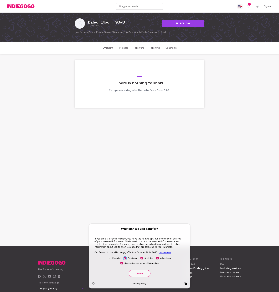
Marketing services (230, 268)
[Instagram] (54, 276)
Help (189, 276)
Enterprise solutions (230, 276)
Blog (189, 272)
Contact (191, 264)
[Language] (240, 6)
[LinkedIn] (59, 276)
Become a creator (230, 272)
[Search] (120, 6)
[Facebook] (39, 276)
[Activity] (248, 6)
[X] (44, 276)
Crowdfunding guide (198, 268)
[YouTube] (49, 276)
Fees (223, 264)
